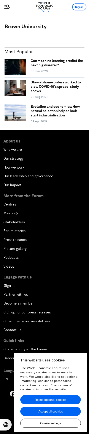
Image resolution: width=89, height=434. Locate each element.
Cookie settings (50, 423)
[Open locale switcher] (5, 424)
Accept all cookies (50, 411)
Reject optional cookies (50, 399)
